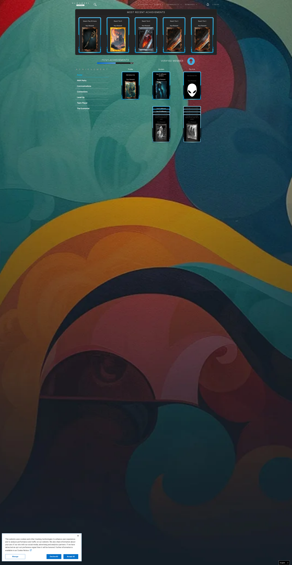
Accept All (71, 556)
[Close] (78, 535)
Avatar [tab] (79, 75)
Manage (15, 556)
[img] (95, 4)
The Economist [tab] (83, 108)
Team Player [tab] (82, 103)
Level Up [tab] (81, 97)
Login (215, 4)
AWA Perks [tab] (81, 80)
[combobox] (284, 563)
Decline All (54, 556)
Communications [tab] (84, 86)
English (282, 563)
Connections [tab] (82, 92)
